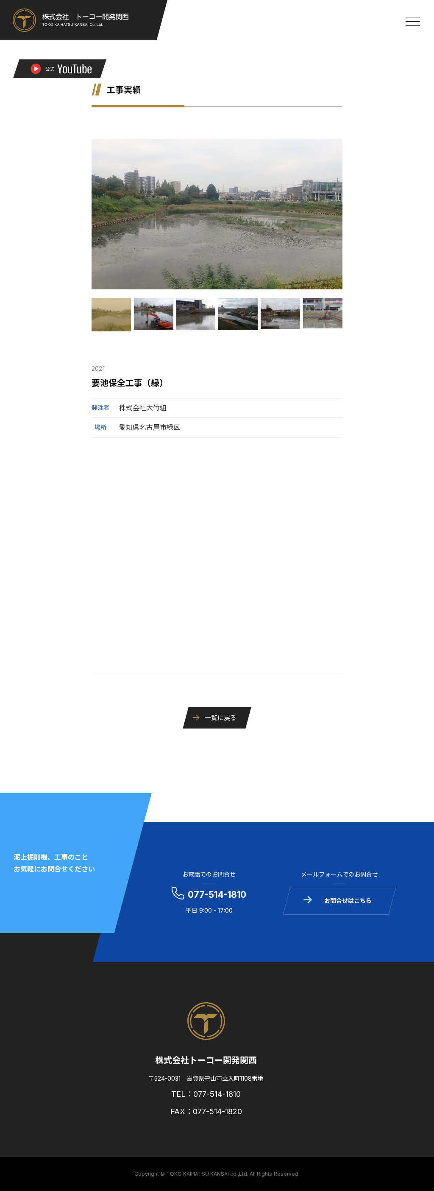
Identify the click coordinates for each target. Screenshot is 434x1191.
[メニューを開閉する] (412, 21)
